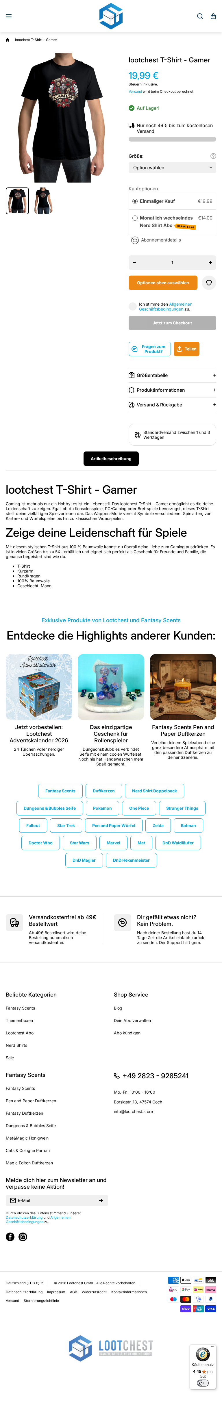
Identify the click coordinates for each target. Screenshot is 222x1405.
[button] (213, 16)
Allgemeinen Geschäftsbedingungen (165, 306)
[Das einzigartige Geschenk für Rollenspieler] (111, 687)
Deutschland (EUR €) (22, 1283)
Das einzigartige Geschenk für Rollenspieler (111, 734)
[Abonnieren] (101, 1200)
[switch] (203, 1383)
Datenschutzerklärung (24, 1217)
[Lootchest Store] (111, 16)
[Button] (213, 156)
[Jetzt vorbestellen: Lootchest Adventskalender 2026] (39, 687)
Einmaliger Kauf (157, 201)
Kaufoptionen (143, 189)
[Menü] (212, 1347)
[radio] (135, 201)
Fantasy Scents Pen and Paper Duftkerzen (183, 730)
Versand (135, 91)
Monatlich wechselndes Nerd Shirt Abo (167, 222)
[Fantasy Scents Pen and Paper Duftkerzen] (183, 687)
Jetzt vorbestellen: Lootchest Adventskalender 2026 (39, 734)
